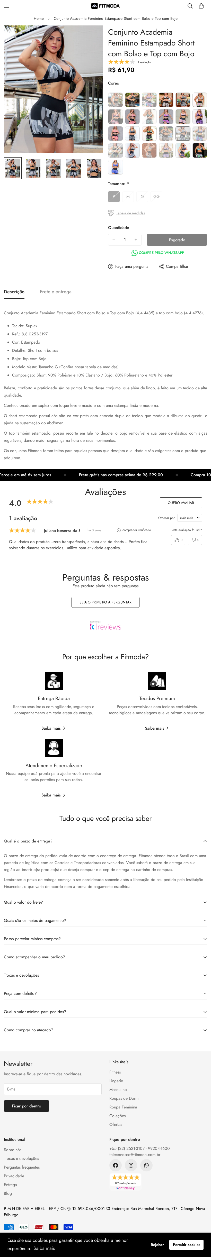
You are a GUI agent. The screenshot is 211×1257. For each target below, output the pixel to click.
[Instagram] (131, 1165)
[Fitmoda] (105, 5)
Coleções (117, 1116)
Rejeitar (157, 1244)
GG (157, 198)
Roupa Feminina (123, 1107)
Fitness (115, 1072)
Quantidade (118, 228)
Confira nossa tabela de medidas (88, 367)
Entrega (10, 1185)
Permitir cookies (186, 1244)
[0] (201, 6)
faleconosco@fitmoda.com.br (134, 1155)
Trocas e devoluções (21, 1158)
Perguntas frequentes (22, 1167)
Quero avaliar (181, 502)
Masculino (118, 1090)
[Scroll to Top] (201, 1229)
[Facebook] (115, 1165)
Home (39, 18)
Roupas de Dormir (125, 1098)
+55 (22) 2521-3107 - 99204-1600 (139, 1148)
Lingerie (116, 1081)
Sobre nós (12, 1150)
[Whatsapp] (146, 1165)
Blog (8, 1193)
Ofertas (115, 1124)
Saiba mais (51, 728)
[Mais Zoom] (92, 36)
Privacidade (14, 1176)
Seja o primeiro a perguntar (105, 602)
